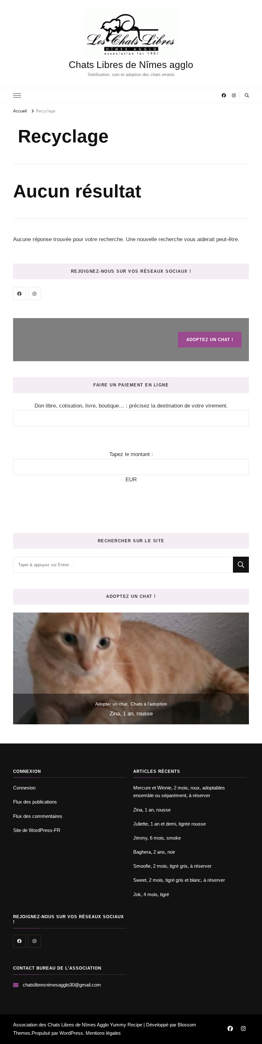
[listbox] (131, 668)
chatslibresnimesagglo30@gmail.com (62, 984)
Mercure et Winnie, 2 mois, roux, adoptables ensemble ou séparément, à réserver (179, 791)
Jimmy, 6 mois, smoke (157, 838)
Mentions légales (103, 1033)
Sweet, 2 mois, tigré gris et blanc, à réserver (179, 880)
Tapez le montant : (131, 454)
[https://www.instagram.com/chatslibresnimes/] (34, 293)
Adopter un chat (111, 703)
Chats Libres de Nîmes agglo (131, 64)
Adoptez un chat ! (209, 339)
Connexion (24, 787)
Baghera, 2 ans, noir (154, 852)
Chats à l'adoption (149, 703)
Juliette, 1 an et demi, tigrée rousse (169, 824)
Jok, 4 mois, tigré (151, 894)
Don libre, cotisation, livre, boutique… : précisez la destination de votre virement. (131, 406)
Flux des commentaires (37, 816)
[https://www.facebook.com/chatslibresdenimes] (19, 293)
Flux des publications (35, 801)
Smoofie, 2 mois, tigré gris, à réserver (172, 866)
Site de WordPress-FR (36, 830)
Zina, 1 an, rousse (131, 714)
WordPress (71, 1033)
